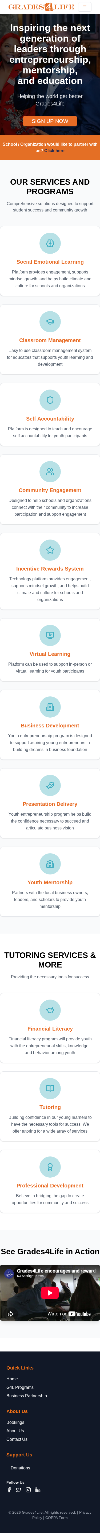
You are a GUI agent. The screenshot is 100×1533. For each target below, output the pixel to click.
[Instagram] (28, 1489)
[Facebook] (9, 1489)
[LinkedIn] (38, 1489)
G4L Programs (20, 1387)
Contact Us (16, 1439)
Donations (20, 1468)
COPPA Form (56, 1518)
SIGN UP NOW (50, 121)
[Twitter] (18, 1489)
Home (12, 1379)
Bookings (15, 1422)
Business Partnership (26, 1396)
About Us (15, 1431)
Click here (54, 150)
